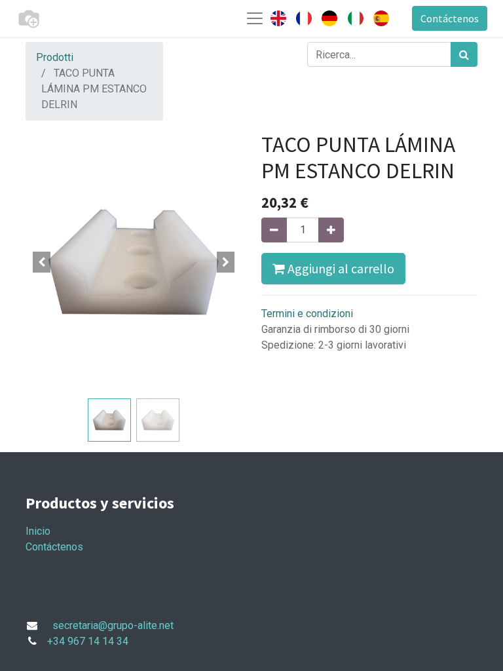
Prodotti (54, 57)
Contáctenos (449, 18)
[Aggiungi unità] (331, 230)
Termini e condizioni (307, 313)
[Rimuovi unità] (274, 230)
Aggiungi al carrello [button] (339, 268)
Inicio (38, 531)
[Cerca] (464, 54)
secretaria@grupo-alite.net (113, 625)
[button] (42, 262)
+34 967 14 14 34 (87, 641)
